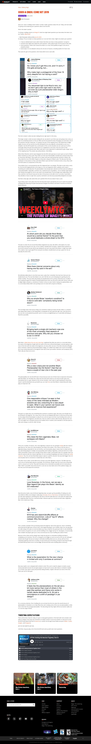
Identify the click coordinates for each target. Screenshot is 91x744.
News (44, 1)
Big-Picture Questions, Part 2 (24, 689)
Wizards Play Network (62, 711)
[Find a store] (33, 704)
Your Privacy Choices (67, 738)
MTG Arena (23, 1)
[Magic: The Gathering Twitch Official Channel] (20, 718)
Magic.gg (73, 707)
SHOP (39, 1)
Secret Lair (74, 712)
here (49, 382)
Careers (58, 707)
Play (29, 1)
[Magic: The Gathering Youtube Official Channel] (26, 718)
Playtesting (67, 689)
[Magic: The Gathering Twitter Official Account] (14, 718)
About (58, 704)
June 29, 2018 (38, 37)
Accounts (86, 1)
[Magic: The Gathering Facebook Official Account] (8, 718)
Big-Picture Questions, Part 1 (45, 689)
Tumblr (70, 621)
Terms (11, 738)
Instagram (27, 623)
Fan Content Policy (48, 738)
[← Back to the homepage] (6, 1)
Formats (44, 709)
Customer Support (39, 738)
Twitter (66, 621)
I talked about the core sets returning (33, 342)
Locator (71, 1)
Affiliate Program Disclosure (61, 713)
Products (15, 1)
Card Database (78, 1)
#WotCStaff (27, 34)
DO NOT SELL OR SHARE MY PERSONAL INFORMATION (58, 738)
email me (37, 621)
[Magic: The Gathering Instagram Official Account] (31, 718)
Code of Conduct (20, 738)
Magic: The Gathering (76, 704)
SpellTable (73, 714)
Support (59, 709)
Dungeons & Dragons (47, 722)
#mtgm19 (36, 32)
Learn (34, 1)
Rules (43, 711)
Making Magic (25, 7)
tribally (61, 445)
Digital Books (45, 707)
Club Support (45, 705)
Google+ (20, 623)
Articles (44, 704)
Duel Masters (45, 724)
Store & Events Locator (77, 709)
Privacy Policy (30, 738)
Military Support (46, 712)
